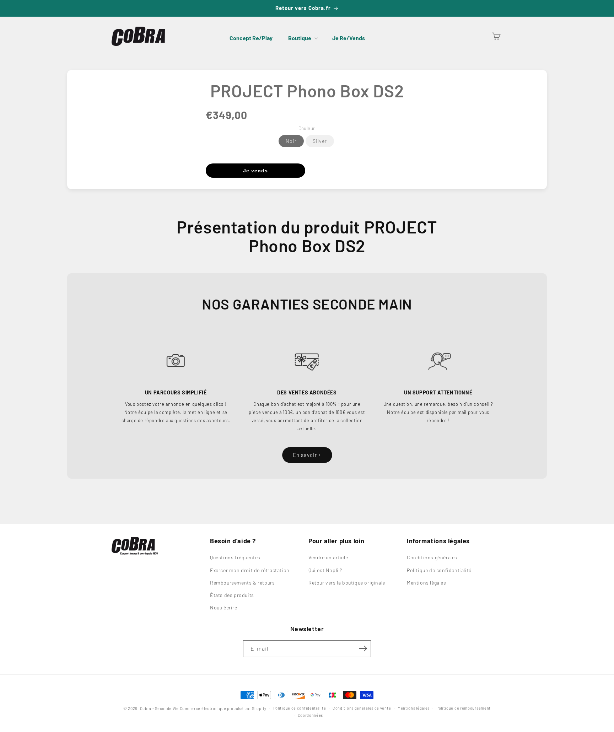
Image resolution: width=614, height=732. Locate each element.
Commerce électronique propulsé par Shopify (223, 708)
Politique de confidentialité (439, 570)
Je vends (255, 170)
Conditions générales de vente (362, 708)
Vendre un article (328, 558)
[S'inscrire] (363, 648)
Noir (291, 141)
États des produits (232, 595)
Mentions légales (426, 583)
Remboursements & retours (242, 583)
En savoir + (307, 455)
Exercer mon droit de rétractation (250, 570)
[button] (302, 38)
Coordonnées (310, 715)
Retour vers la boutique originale (346, 583)
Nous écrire (223, 607)
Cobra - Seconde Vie (159, 708)
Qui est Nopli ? (325, 570)
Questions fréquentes (235, 558)
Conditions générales (432, 558)
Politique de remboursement (463, 708)
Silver (320, 141)
